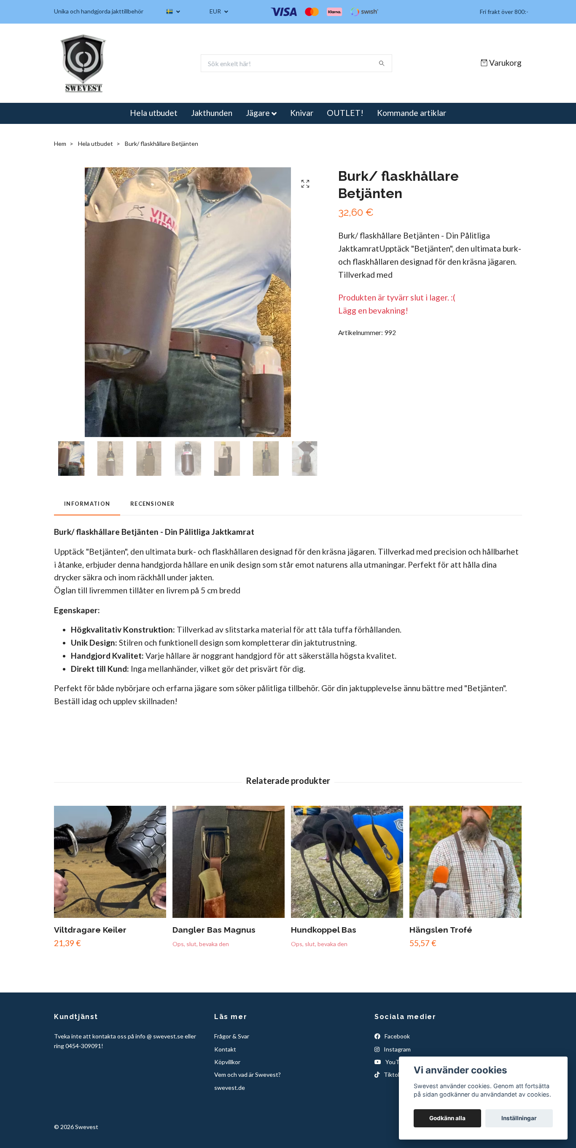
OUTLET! (345, 113)
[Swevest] (83, 63)
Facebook (396, 1036)
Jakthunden (211, 113)
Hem (60, 143)
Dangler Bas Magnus (214, 929)
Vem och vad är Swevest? (247, 1074)
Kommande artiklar (411, 113)
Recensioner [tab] (152, 503)
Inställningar (519, 1118)
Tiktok (391, 1074)
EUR (216, 11)
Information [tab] (87, 503)
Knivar (301, 113)
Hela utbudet (154, 113)
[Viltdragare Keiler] (110, 862)
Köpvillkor (227, 1061)
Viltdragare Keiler (90, 929)
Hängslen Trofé (440, 929)
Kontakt (225, 1049)
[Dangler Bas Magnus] (228, 862)
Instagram (396, 1049)
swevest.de (229, 1087)
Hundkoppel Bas (323, 929)
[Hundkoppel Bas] (347, 862)
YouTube (396, 1061)
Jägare (258, 113)
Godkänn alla (447, 1118)
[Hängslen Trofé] (465, 862)
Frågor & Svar (231, 1036)
